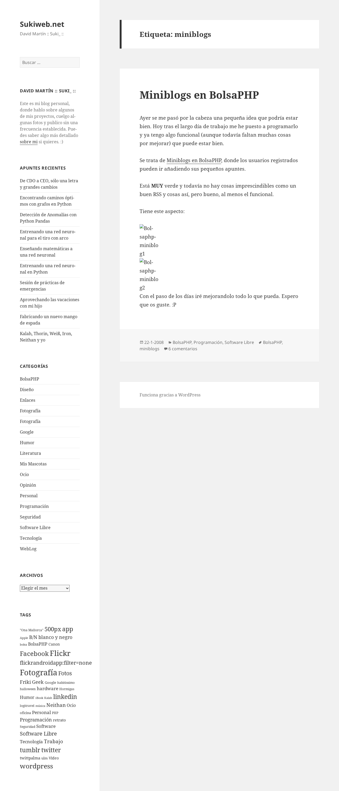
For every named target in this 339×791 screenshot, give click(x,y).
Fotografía (30, 421)
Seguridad (30, 517)
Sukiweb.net (42, 24)
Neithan (56, 705)
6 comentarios (182, 349)
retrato (59, 720)
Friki (25, 682)
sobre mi (29, 142)
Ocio (24, 474)
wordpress (36, 765)
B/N (33, 637)
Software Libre (35, 527)
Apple (24, 638)
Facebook (34, 653)
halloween (28, 689)
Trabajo (53, 741)
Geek (38, 682)
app (67, 629)
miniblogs (149, 349)
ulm (44, 758)
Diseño (27, 389)
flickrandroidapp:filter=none (56, 662)
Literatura (30, 453)
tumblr (30, 750)
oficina (25, 712)
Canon (54, 644)
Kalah (48, 698)
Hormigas (66, 689)
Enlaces (27, 400)
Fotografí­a (30, 411)
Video (54, 757)
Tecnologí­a (31, 538)
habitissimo (66, 682)
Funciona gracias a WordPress (170, 395)
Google (27, 432)
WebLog (28, 549)
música (40, 706)
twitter (51, 750)
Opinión (28, 485)
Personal (29, 496)
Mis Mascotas (33, 464)
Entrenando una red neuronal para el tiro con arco (47, 235)
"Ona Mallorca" (31, 630)
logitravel (27, 706)
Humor (27, 443)
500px (52, 629)
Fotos (65, 673)
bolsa (23, 644)
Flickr (60, 653)
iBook (39, 698)
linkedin (65, 696)
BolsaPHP (29, 379)
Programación (34, 506)
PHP (55, 713)
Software (46, 726)
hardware (47, 688)
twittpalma (30, 757)
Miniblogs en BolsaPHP (199, 95)
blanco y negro (55, 637)
